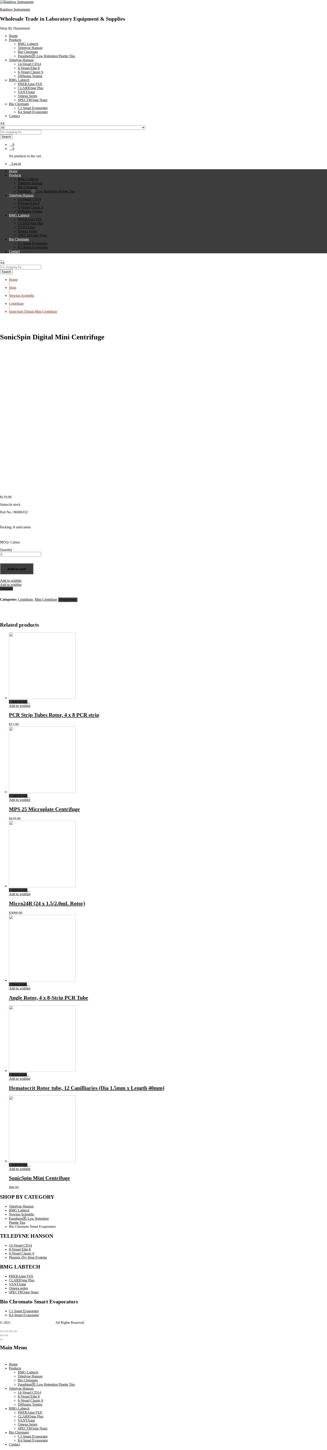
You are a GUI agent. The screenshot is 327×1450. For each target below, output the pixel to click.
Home (13, 36)
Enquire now (68, 599)
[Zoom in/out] (15, 1331)
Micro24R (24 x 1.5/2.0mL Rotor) (47, 903)
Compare (6, 588)
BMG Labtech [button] (19, 80)
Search (6, 136)
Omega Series (27, 96)
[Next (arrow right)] (6, 1335)
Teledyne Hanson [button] (21, 60)
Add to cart (16, 569)
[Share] (6, 1331)
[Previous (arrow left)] (2, 1335)
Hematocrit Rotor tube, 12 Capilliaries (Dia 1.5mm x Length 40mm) (86, 1088)
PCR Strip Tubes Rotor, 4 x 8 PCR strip (54, 715)
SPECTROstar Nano (32, 100)
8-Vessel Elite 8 (29, 68)
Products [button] (15, 40)
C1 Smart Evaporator (33, 108)
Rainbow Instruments (15, 9)
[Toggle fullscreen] (10, 1331)
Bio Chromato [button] (19, 104)
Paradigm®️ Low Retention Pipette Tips (46, 56)
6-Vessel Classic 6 (30, 72)
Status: (4, 504)
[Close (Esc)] (2, 1331)
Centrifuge (25, 599)
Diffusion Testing (30, 76)
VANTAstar (26, 92)
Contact (14, 116)
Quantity (6, 550)
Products (15, 1368)
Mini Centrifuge (46, 599)
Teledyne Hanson (30, 48)
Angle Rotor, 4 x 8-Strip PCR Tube (48, 998)
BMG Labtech (28, 44)
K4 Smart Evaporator (33, 112)
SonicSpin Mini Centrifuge (39, 1178)
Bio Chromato (28, 52)
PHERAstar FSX (30, 84)
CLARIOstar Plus (30, 88)
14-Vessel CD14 (29, 64)
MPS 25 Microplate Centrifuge (44, 809)
